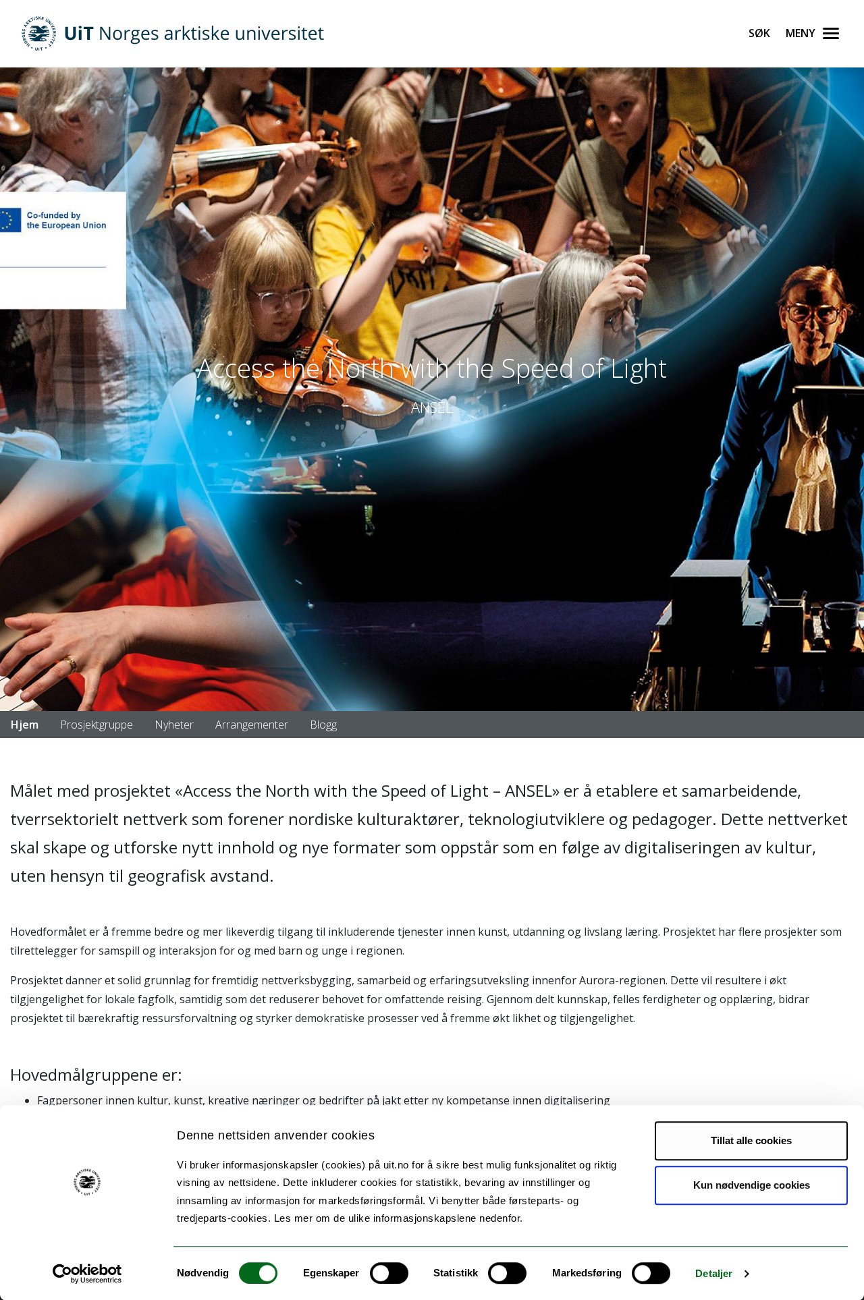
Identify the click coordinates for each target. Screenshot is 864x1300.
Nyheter (174, 724)
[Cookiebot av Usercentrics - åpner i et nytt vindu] (87, 1274)
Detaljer (713, 1273)
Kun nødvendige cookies (751, 1185)
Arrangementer (251, 724)
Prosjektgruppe (96, 724)
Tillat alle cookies (751, 1140)
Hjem (24, 724)
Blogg (323, 724)
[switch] (389, 1273)
